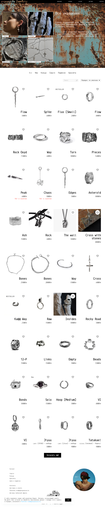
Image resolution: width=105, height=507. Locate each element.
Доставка (91, 1)
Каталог (12, 469)
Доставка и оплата (16, 488)
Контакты (12, 485)
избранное (59, 1)
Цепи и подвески (15, 481)
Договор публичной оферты (18, 493)
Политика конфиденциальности (19, 490)
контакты (101, 1)
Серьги (12, 473)
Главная (11, 8)
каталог (80, 1)
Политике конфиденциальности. (31, 501)
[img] (14, 23)
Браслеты (12, 478)
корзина (70, 1)
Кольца (12, 476)
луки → (77, 476)
